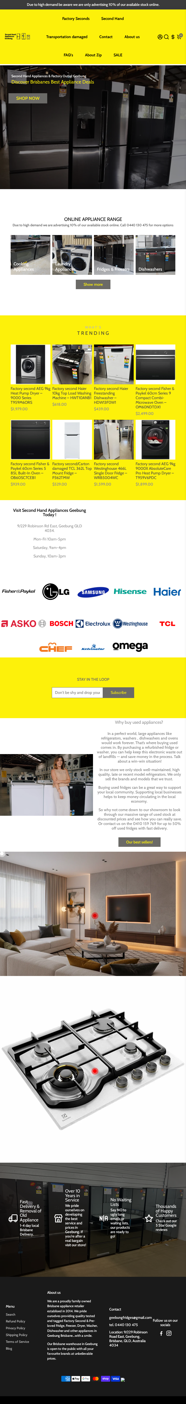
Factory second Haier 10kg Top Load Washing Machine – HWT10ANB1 (71, 393)
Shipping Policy (16, 1335)
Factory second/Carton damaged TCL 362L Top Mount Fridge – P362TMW (72, 471)
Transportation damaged (66, 36)
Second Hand (112, 18)
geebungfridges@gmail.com (130, 1317)
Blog (9, 1348)
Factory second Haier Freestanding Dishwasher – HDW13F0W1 (111, 395)
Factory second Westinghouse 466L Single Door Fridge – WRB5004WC (110, 471)
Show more (93, 284)
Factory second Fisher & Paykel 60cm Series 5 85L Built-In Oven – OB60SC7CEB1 (30, 471)
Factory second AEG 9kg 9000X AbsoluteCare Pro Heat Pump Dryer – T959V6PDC (155, 471)
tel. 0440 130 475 (123, 1325)
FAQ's (68, 55)
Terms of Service (17, 1342)
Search (10, 1314)
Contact (106, 36)
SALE (118, 55)
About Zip (93, 55)
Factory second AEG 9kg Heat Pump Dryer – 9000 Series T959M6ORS (30, 395)
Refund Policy (15, 1321)
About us (132, 36)
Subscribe (118, 692)
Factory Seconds (76, 18)
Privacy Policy (15, 1328)
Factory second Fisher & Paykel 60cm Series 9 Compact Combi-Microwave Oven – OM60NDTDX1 (155, 397)
